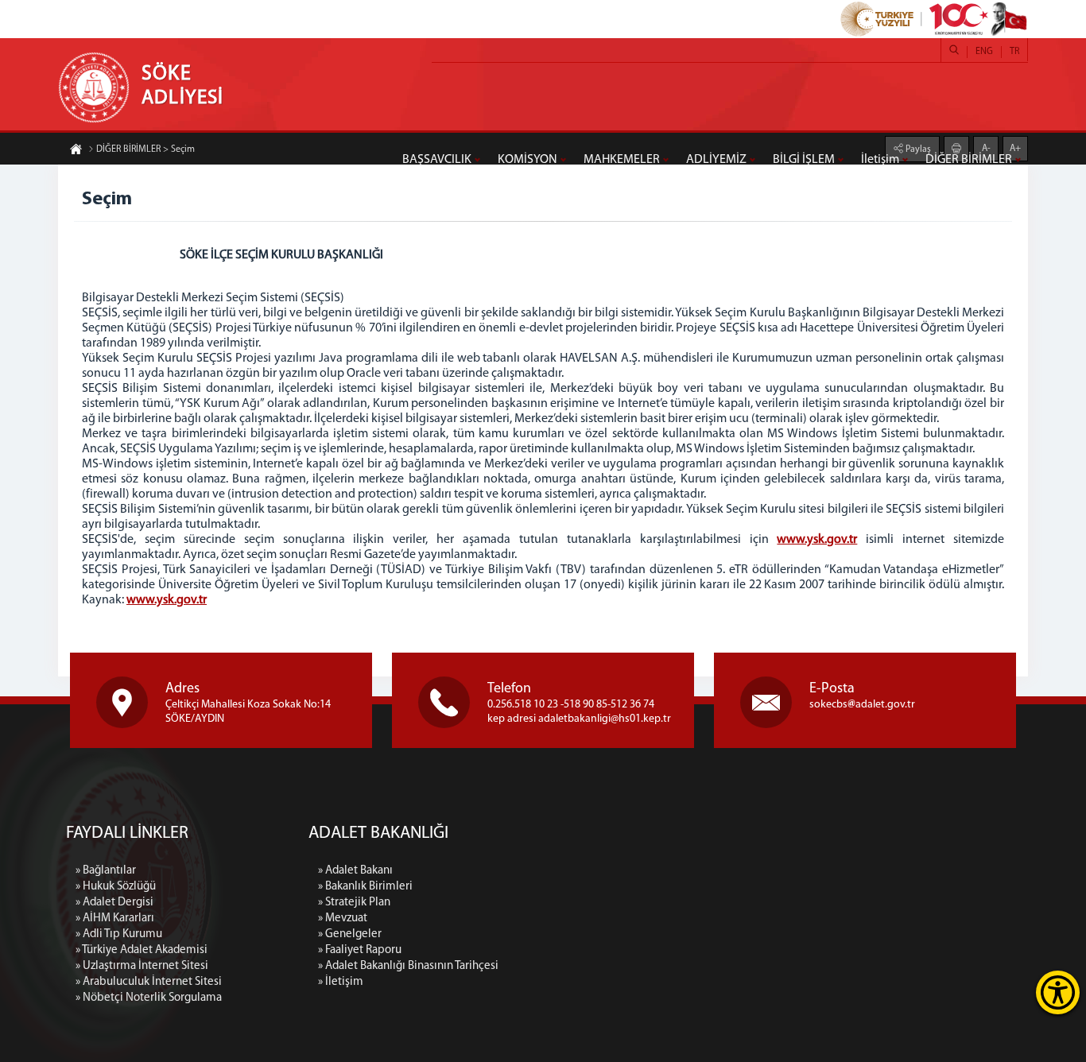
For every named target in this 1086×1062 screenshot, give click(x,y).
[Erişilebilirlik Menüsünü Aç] (1058, 992)
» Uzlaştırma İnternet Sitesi (142, 966)
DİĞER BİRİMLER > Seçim (145, 149)
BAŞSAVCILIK (436, 159)
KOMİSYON (527, 159)
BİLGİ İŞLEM (804, 159)
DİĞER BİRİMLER (968, 159)
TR (1014, 51)
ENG (984, 51)
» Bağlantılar (106, 871)
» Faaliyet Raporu (359, 950)
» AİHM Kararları (115, 918)
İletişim (880, 159)
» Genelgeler (350, 934)
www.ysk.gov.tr (817, 539)
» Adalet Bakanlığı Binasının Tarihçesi (408, 966)
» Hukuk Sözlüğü (116, 887)
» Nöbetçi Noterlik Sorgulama (149, 998)
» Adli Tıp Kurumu (119, 934)
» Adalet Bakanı (355, 871)
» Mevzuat (342, 918)
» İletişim (340, 982)
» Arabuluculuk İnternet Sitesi (149, 982)
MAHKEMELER (622, 159)
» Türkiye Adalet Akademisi (142, 950)
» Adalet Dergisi (114, 903)
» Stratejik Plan (354, 903)
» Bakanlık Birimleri (365, 887)
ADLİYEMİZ (716, 159)
